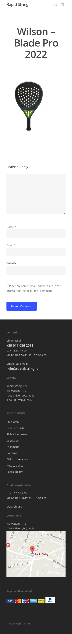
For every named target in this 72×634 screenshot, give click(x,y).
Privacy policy (14, 465)
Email (11, 245)
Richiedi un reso (16, 434)
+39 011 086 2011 (19, 345)
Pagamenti (13, 447)
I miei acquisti (15, 428)
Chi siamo (12, 422)
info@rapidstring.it (22, 368)
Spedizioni (12, 440)
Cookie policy (14, 472)
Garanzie (12, 453)
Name (11, 227)
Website (11, 263)
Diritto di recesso (17, 459)
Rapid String (17, 4)
